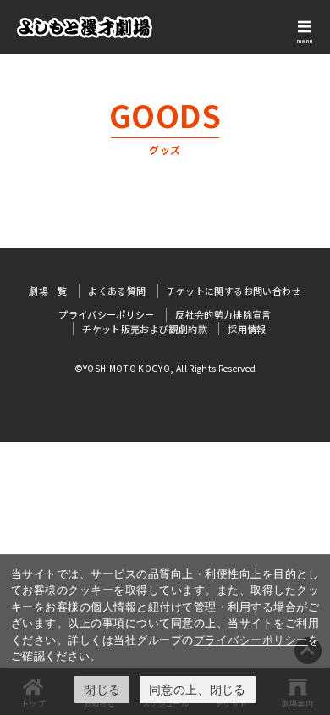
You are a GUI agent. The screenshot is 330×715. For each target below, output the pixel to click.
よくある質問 (117, 290)
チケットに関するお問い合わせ (234, 290)
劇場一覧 (48, 290)
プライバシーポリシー (251, 639)
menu (304, 40)
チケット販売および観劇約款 (144, 328)
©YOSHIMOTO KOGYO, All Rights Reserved (165, 368)
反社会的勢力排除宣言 (223, 314)
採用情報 (247, 328)
